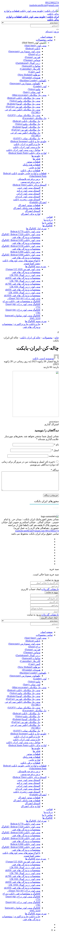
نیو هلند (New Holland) (29, 74)
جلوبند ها (36, 156)
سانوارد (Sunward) (31, 66)
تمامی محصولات (44, 39)
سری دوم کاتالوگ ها (35, 266)
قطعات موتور (33, 161)
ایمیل (55, 450)
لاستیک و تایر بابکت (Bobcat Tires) (29, 185)
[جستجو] (57, 29)
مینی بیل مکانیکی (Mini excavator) (29, 95)
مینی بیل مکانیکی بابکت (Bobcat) (23, 98)
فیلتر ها (36, 159)
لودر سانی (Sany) (31, 92)
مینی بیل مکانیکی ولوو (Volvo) (25, 101)
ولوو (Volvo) (34, 89)
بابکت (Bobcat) (32, 48)
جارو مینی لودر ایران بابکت (26, 147)
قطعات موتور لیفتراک (29, 205)
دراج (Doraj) (34, 54)
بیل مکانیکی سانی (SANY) (26, 138)
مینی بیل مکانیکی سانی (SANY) (24, 115)
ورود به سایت (52, 592)
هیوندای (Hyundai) (31, 77)
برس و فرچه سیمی (30, 182)
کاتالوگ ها (47, 225)
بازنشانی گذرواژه (50, 589)
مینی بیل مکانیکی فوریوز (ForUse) (23, 106)
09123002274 (52, 2)
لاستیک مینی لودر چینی (28, 187)
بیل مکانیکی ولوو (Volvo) (27, 124)
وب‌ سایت (54, 456)
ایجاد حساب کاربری (49, 618)
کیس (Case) (34, 71)
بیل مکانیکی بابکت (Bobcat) (26, 121)
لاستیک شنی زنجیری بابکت (26, 199)
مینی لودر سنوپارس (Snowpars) (24, 51)
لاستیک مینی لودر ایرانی (28, 193)
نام (56, 444)
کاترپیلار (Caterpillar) (30, 69)
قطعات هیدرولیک (31, 164)
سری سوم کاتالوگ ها (35, 321)
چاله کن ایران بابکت (30, 337)
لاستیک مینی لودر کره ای (27, 196)
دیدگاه (55, 470)
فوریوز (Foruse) (32, 57)
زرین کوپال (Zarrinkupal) (28, 63)
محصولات (47, 337)
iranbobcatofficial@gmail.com (44, 5)
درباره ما (48, 219)
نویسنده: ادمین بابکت (43, 358)
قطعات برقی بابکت (30, 170)
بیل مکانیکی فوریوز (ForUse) (25, 130)
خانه (56, 337)
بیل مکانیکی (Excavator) (34, 118)
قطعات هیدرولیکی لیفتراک (26, 208)
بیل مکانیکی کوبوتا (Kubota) (26, 127)
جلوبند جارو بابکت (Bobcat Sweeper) (28, 141)
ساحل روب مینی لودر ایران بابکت (23, 150)
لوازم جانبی (34, 167)
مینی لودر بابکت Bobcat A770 (25, 231)
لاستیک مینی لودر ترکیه (28, 190)
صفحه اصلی (46, 37)
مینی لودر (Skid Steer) (35, 45)
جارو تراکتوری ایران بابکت (27, 144)
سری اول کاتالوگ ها (36, 228)
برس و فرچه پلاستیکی (29, 179)
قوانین (49, 217)
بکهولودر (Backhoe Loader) (33, 80)
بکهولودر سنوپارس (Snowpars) (25, 83)
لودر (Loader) (39, 86)
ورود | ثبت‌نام (52, 31)
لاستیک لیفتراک (32, 211)
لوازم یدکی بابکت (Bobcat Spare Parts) (27, 153)
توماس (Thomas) (31, 60)
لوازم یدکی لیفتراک (30, 214)
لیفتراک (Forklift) (37, 202)
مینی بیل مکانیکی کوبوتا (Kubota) (23, 104)
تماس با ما (47, 222)
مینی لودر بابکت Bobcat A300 (25, 252)
